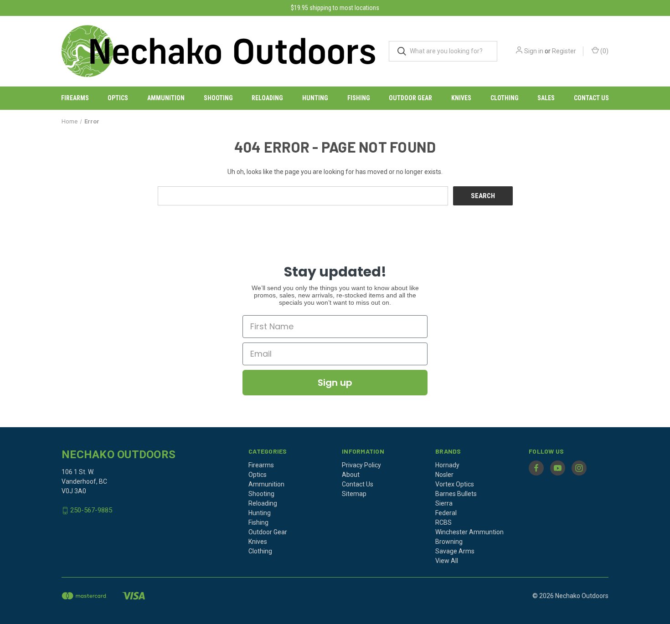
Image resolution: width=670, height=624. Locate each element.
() (603, 51)
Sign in (533, 51)
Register (564, 51)
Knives (461, 98)
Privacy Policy (361, 465)
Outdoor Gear (410, 98)
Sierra (444, 503)
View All (446, 560)
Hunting (315, 98)
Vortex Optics (454, 484)
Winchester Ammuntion (469, 532)
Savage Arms (454, 551)
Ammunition (166, 98)
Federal (446, 513)
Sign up (335, 382)
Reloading (267, 98)
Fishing (358, 98)
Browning (449, 541)
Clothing (504, 98)
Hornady (447, 465)
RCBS (443, 522)
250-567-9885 (91, 510)
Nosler (444, 474)
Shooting (218, 98)
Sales (546, 98)
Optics (118, 98)
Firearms (75, 98)
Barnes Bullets (456, 493)
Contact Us (591, 98)
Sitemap (354, 493)
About (351, 474)
